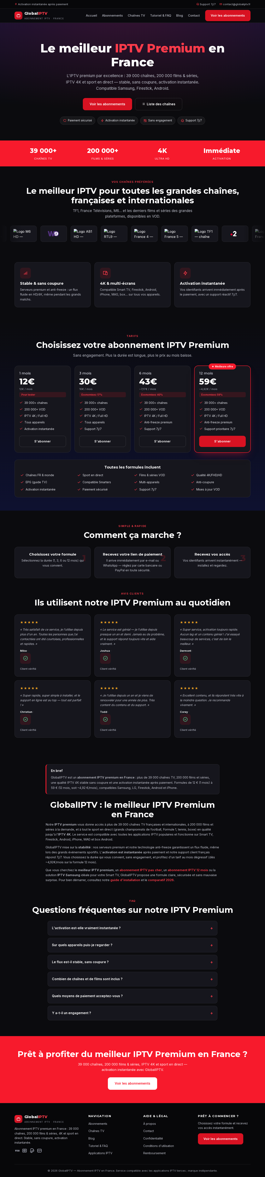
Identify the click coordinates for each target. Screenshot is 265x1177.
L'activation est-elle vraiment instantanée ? (86, 928)
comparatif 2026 (161, 880)
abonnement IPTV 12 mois (188, 870)
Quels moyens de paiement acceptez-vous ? (87, 996)
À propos (149, 1123)
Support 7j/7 (207, 4)
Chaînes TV (136, 15)
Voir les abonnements (228, 15)
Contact (194, 15)
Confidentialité (153, 1138)
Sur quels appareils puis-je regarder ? (82, 945)
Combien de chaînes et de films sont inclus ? (87, 979)
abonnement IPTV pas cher (140, 870)
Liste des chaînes (161, 104)
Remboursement (154, 1153)
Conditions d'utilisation (158, 1146)
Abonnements (112, 15)
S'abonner (42, 441)
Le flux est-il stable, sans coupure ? (80, 962)
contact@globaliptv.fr (237, 4)
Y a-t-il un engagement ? (71, 1013)
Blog (179, 15)
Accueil (91, 15)
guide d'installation (125, 880)
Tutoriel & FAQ (160, 15)
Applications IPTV (100, 1153)
